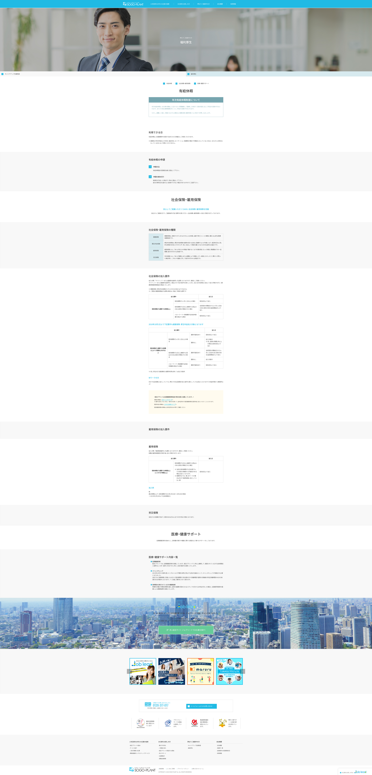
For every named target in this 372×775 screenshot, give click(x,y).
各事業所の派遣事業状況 (223, 751)
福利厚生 (193, 74)
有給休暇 (169, 83)
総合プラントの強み (135, 745)
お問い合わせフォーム (198, 769)
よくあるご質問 (171, 769)
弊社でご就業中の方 (203, 4)
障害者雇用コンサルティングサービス (140, 753)
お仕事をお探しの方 (184, 4)
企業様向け (201, 706)
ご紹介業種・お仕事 (135, 751)
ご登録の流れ (162, 748)
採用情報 (233, 4)
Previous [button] (129, 671)
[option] (142, 671)
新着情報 (161, 769)
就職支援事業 (162, 758)
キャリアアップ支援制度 (12, 74)
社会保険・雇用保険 (184, 83)
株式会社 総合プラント (133, 4)
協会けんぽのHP (166, 400)
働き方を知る (162, 745)
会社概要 (220, 4)
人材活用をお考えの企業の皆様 (159, 4)
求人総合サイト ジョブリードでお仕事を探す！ (187, 630)
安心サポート (162, 753)
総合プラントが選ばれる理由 (166, 751)
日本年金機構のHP (169, 404)
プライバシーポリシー (183, 769)
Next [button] (242, 671)
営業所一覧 (220, 748)
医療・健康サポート (203, 83)
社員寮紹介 (162, 756)
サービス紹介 (133, 748)
